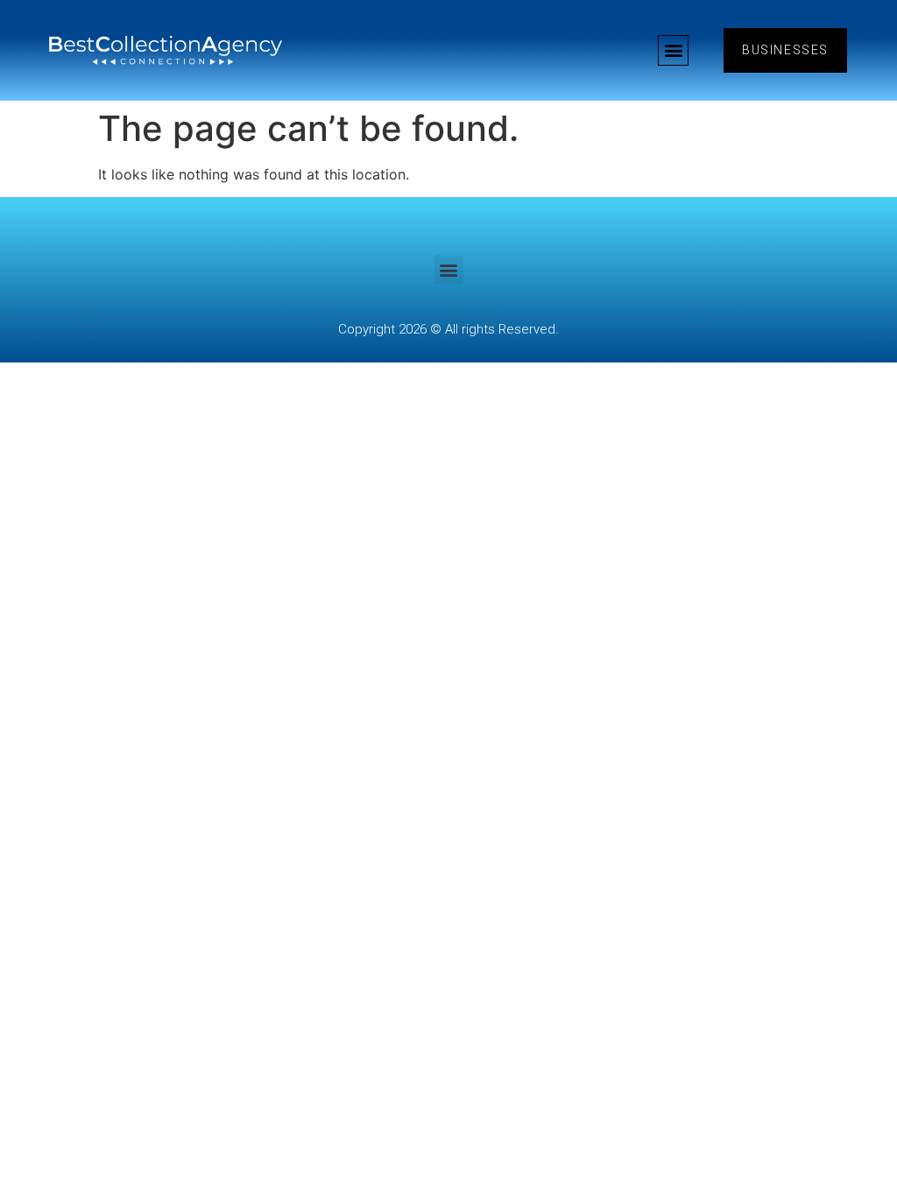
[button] (673, 50)
